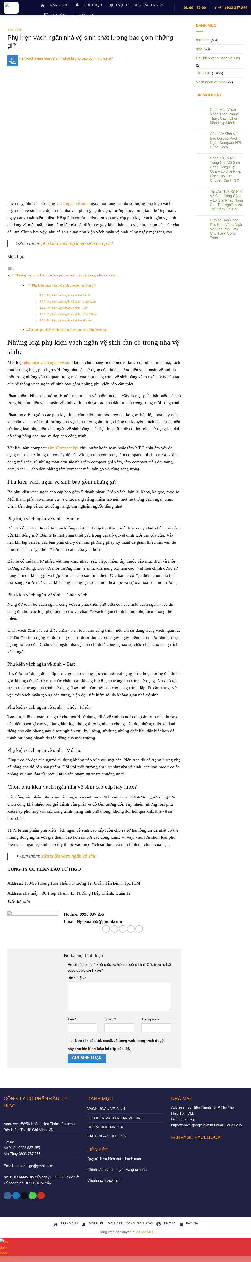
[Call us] (33, 1195)
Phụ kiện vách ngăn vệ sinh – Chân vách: (71, 301)
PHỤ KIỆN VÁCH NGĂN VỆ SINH (115, 1118)
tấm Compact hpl (63, 447)
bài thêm (203, 40)
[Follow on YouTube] (41, 1195)
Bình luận (77, 978)
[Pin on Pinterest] (131, 929)
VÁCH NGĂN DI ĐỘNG (106, 1136)
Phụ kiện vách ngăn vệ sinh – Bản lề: (69, 295)
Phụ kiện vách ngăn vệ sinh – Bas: (67, 307)
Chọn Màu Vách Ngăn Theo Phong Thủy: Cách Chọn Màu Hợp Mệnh (224, 116)
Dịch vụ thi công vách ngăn (135, 5)
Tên (72, 1019)
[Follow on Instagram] (8, 1195)
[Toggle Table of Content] (11, 269)
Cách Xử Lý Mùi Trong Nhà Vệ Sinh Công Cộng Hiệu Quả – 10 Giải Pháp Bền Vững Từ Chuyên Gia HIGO (225, 169)
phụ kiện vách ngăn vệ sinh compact (77, 243)
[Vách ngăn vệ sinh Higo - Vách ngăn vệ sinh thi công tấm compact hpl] (18, 8)
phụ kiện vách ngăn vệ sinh (48, 362)
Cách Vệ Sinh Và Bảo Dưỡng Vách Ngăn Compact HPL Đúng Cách (226, 140)
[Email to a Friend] (122, 929)
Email (110, 1019)
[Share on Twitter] (114, 929)
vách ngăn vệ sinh (72, 203)
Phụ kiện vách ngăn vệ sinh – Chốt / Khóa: (72, 314)
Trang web (150, 1019)
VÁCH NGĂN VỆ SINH (106, 1109)
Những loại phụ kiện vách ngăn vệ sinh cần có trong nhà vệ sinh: (65, 275)
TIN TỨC (15, 30)
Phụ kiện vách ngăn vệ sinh (218, 58)
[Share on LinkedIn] (139, 929)
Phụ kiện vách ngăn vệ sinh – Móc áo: (69, 320)
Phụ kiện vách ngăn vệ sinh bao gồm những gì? (64, 285)
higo (199, 49)
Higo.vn (145, 1232)
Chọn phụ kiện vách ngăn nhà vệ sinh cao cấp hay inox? (70, 330)
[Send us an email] (24, 1195)
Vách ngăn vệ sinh (211, 82)
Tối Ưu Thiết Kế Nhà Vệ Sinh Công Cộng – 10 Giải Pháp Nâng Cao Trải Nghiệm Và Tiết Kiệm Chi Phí (226, 200)
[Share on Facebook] (106, 929)
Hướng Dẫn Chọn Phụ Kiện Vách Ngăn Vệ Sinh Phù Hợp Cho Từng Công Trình (226, 229)
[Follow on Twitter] (16, 1195)
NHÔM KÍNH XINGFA (105, 1127)
